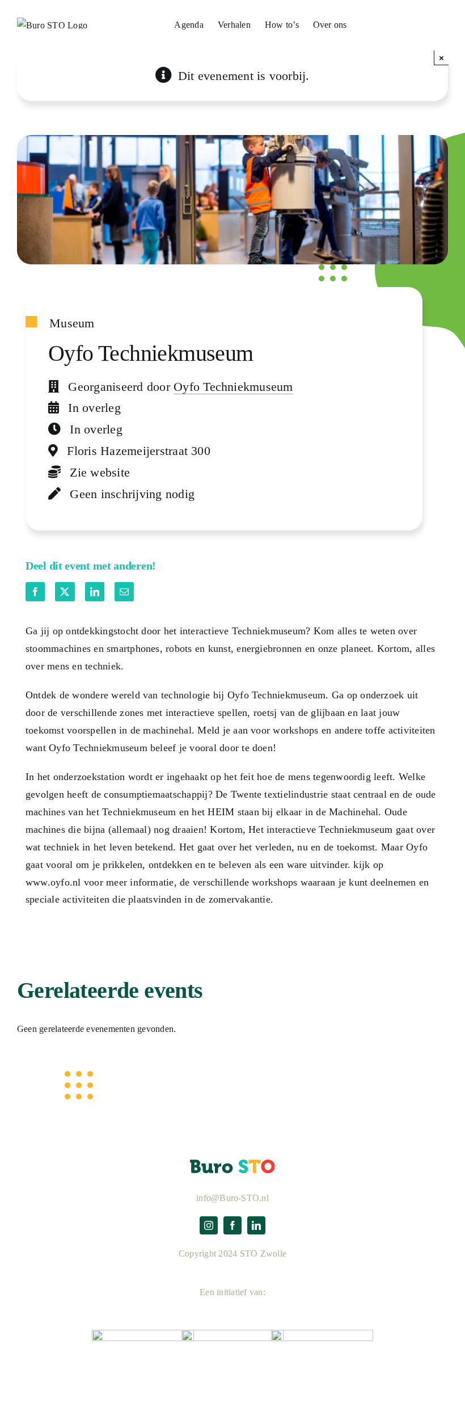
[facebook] (232, 1225)
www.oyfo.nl (53, 882)
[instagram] (209, 1225)
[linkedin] (256, 1225)
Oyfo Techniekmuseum (233, 387)
